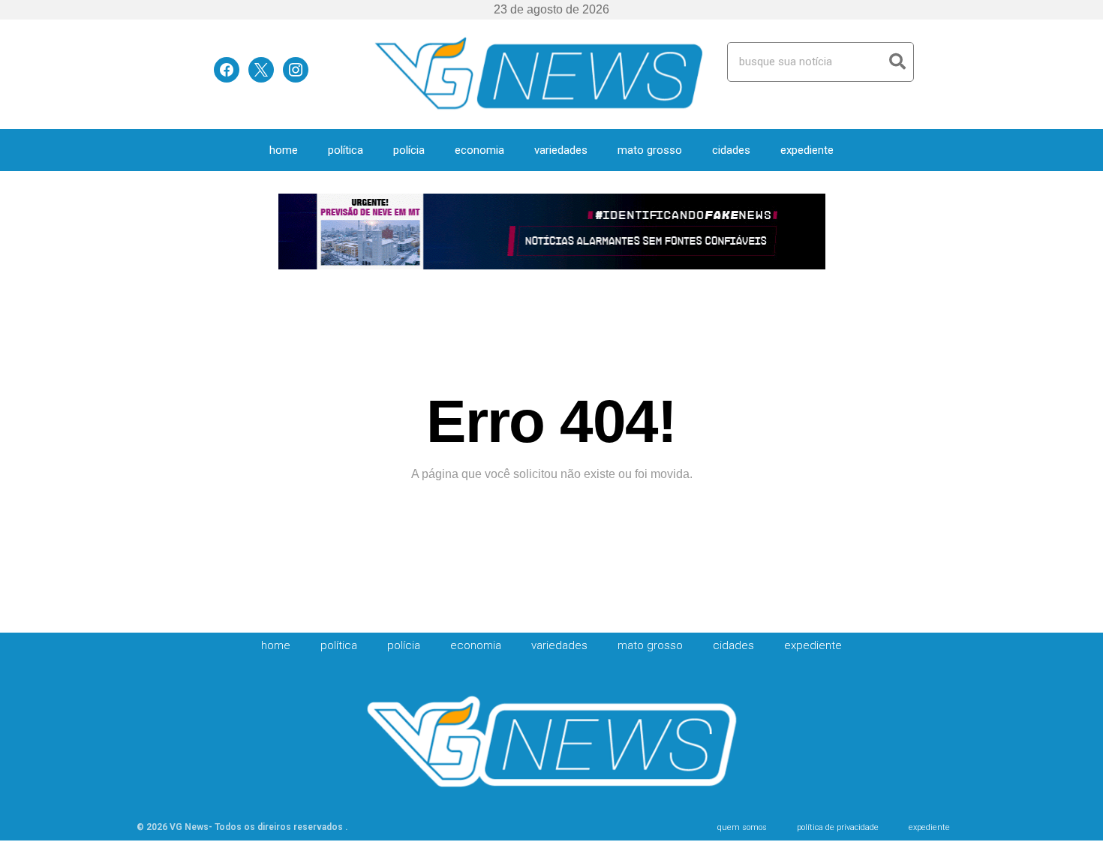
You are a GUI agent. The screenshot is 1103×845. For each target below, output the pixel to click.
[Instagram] (295, 68)
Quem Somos (742, 827)
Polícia (409, 150)
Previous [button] (296, 233)
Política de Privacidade (838, 827)
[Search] (897, 62)
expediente (807, 150)
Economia (479, 150)
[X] (261, 68)
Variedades (561, 150)
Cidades (731, 150)
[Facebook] (226, 68)
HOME (283, 150)
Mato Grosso (650, 150)
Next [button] (807, 233)
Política (345, 150)
